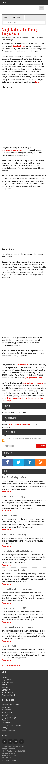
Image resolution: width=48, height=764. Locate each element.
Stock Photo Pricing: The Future (14, 477)
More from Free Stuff (12, 665)
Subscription (7, 712)
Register (5, 687)
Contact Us (6, 690)
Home (6, 17)
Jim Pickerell (24, 38)
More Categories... (9, 730)
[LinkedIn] (15, 741)
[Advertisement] (24, 119)
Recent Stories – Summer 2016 (14, 608)
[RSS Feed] (21, 741)
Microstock (6, 707)
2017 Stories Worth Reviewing (14, 534)
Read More (6, 491)
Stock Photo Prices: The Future (14, 569)
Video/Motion (7, 715)
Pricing (4, 728)
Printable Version (37, 38)
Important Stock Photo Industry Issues (17, 589)
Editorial (5, 720)
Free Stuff (7, 471)
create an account (23, 424)
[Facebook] (4, 741)
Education (6, 723)
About (4, 685)
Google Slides (19, 46)
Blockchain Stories (9, 515)
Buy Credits (17, 17)
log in (9, 424)
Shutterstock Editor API (12, 150)
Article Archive (7, 682)
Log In (4, 2)
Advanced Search (8, 695)
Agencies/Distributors (10, 705)
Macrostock (6, 710)
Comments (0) (7, 40)
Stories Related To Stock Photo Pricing (17, 551)
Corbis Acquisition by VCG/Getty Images (18, 627)
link (37, 82)
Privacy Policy (7, 692)
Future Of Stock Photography (13, 496)
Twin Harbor (11, 760)
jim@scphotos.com (34, 378)
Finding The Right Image (11, 646)
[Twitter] (10, 741)
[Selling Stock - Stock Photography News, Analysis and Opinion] (18, 9)
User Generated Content (11, 725)
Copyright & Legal (9, 718)
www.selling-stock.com (32, 383)
